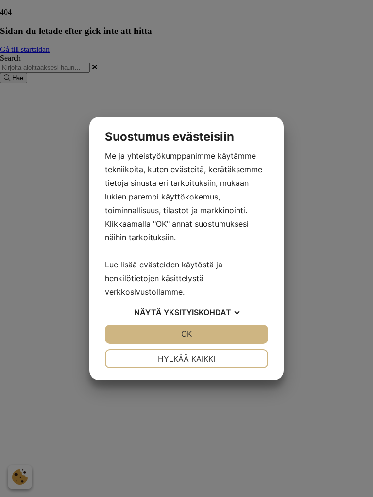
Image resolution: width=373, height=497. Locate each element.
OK (186, 334)
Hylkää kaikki (186, 359)
